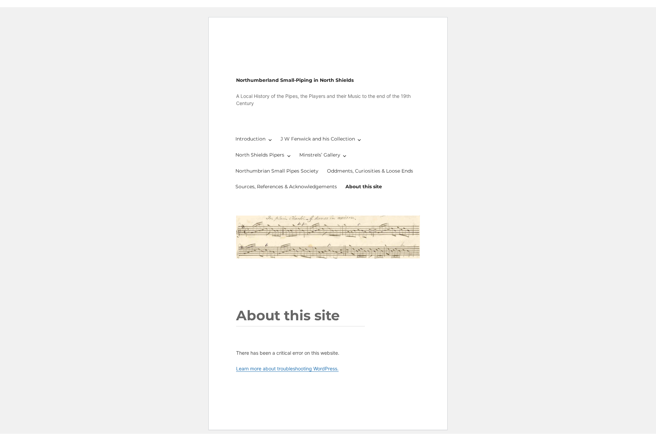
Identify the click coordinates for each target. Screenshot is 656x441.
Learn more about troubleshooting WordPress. (287, 368)
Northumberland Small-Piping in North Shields (295, 80)
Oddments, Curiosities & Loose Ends (370, 171)
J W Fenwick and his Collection (318, 139)
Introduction (250, 139)
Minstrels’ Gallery (319, 155)
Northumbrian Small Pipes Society (276, 171)
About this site (363, 186)
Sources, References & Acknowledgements (286, 186)
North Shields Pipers (259, 155)
